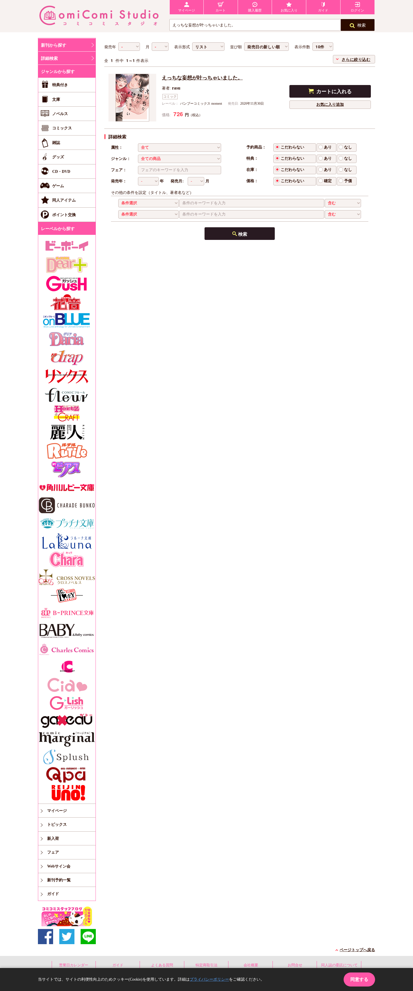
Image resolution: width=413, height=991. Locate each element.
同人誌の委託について (339, 965)
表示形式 (182, 47)
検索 (361, 25)
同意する (359, 979)
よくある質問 (162, 965)
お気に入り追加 (330, 104)
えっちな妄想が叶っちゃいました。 (202, 78)
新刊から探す (53, 45)
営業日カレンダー (73, 965)
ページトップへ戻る (357, 950)
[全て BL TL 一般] (179, 147)
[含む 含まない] (343, 203)
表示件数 (302, 47)
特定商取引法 (206, 965)
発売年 (110, 47)
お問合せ (295, 965)
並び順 (236, 47)
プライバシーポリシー (209, 979)
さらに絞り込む (356, 59)
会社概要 (251, 965)
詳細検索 (49, 58)
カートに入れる (334, 91)
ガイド (117, 965)
